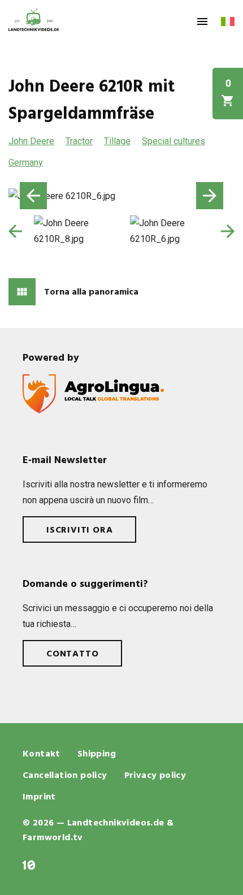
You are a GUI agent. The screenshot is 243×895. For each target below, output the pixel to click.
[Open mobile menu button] (202, 21)
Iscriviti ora (79, 530)
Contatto (72, 654)
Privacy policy (155, 775)
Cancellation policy (65, 775)
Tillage (117, 141)
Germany (25, 162)
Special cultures (173, 141)
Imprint (39, 797)
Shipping (96, 754)
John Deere (31, 141)
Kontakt (41, 754)
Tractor (79, 141)
